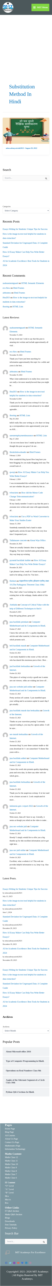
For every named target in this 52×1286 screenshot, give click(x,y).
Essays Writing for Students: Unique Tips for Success (25, 229)
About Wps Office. (38, 540)
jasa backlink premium (19, 622)
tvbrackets (14, 493)
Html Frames (18, 288)
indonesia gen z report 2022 (21, 806)
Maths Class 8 (11, 1171)
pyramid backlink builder (20, 560)
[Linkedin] (26, 1263)
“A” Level (9, 1189)
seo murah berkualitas (19, 734)
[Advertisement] (26, 42)
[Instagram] (14, 1263)
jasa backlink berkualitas (20, 782)
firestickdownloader (18, 452)
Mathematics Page (12, 1146)
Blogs (7, 1218)
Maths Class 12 (11, 1157)
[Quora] (30, 1263)
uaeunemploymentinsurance (21, 435)
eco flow (6, 288)
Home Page (10, 1129)
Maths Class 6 (11, 1178)
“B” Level (9, 1192)
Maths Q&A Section (13, 1214)
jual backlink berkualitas (20, 666)
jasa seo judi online (18, 850)
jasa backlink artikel (18, 758)
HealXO (6, 297)
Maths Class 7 (11, 1174)
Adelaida (13, 605)
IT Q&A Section (12, 1211)
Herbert (13, 581)
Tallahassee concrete (18, 540)
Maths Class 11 (11, 1161)
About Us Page (11, 1139)
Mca (7, 1196)
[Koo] (22, 1263)
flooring (6, 306)
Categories (7, 206)
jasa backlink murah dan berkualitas (25, 710)
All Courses (10, 1135)
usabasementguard (10, 283)
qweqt (12, 472)
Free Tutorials (11, 1225)
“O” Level (9, 1186)
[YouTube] (18, 1263)
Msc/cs (8, 1199)
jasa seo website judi (18, 826)
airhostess (7, 293)
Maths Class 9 (11, 1167)
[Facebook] (6, 1263)
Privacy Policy (11, 1228)
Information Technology (15, 1149)
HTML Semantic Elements (32, 283)
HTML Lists (18, 306)
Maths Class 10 (11, 1164)
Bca (6, 1203)
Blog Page (9, 1132)
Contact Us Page (12, 1142)
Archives (6, 1027)
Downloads (10, 1221)
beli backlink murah (18, 646)
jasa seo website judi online (21, 687)
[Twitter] (10, 1263)
